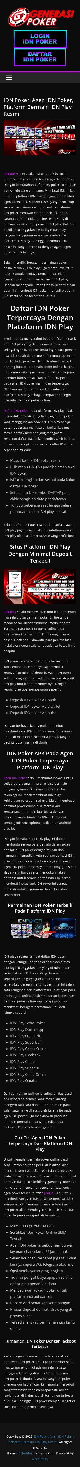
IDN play (10, 612)
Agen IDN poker (15, 778)
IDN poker (11, 173)
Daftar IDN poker (16, 410)
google (48, 1193)
